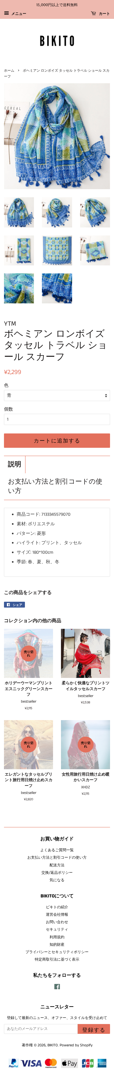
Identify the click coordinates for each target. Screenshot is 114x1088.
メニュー (18, 13)
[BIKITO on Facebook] (57, 988)
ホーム (9, 70)
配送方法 (57, 865)
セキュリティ (57, 929)
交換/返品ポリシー (57, 872)
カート (104, 13)
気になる (57, 880)
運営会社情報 (57, 914)
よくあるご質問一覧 (57, 850)
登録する (94, 1030)
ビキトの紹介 (57, 907)
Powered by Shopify (76, 1045)
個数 (8, 409)
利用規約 (57, 937)
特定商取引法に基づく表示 (57, 959)
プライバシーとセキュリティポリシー (57, 952)
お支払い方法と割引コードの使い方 (55, 486)
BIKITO (52, 1045)
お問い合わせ (57, 922)
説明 (14, 464)
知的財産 (57, 944)
